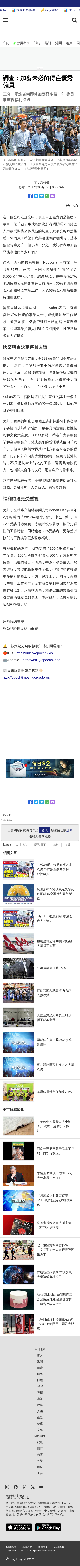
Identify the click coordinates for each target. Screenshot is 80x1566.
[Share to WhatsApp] (47, 196)
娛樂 (40, 1460)
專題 (40, 1398)
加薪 (67, 844)
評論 (40, 1405)
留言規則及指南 (6, 820)
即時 (37, 43)
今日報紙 (40, 1349)
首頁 (5, 43)
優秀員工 (40, 844)
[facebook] (16, 1486)
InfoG (40, 1386)
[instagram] (7, 1486)
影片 (40, 1355)
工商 (40, 1473)
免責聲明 (43, 1547)
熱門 (47, 43)
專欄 (40, 1392)
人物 (40, 1411)
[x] (33, 1486)
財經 (40, 1380)
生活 (40, 1417)
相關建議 (11, 1547)
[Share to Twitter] (36, 196)
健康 (40, 1423)
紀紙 (40, 1442)
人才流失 (21, 844)
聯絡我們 (27, 1547)
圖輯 (40, 1467)
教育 (40, 1454)
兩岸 (69, 43)
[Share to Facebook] (30, 196)
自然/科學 (40, 1436)
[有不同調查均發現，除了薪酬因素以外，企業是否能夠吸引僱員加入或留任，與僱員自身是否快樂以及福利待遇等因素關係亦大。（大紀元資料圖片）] (40, 131)
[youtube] (41, 1486)
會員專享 (23, 43)
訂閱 (69, 830)
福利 (55, 844)
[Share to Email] (52, 196)
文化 (40, 1429)
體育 (40, 1448)
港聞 (58, 43)
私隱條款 (59, 1547)
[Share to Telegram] (41, 196)
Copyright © (13, 1550)
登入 (45, 830)
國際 (40, 1374)
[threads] (24, 1486)
